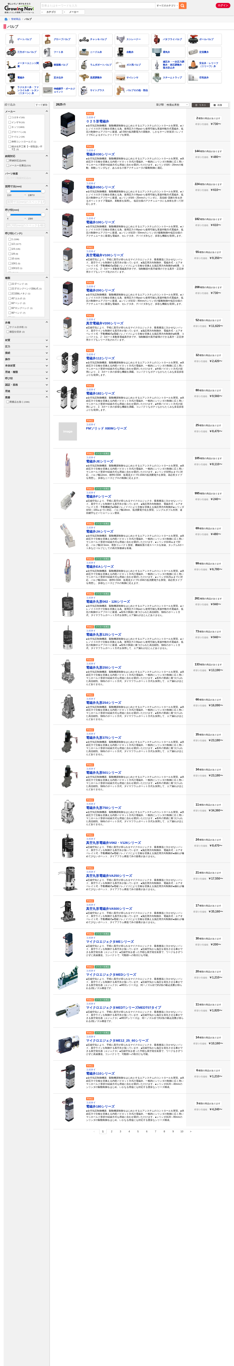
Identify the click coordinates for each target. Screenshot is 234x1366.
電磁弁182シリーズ (100, 393)
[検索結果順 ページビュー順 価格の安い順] (177, 105)
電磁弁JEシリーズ (99, 461)
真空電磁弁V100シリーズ (104, 255)
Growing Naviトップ (6, 19)
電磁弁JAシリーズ (99, 531)
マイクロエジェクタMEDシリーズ (111, 974)
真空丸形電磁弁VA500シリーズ (109, 908)
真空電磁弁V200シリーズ (104, 323)
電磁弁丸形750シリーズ (103, 808)
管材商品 (16, 19)
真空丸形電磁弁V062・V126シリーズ (113, 843)
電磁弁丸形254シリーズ (103, 702)
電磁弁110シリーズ (100, 1073)
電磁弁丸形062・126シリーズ (108, 601)
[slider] (8, 191)
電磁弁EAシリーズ (100, 566)
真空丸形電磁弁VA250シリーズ (109, 876)
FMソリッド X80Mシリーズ (106, 428)
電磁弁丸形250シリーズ (103, 667)
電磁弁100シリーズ (100, 222)
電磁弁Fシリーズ (98, 496)
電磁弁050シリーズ (100, 187)
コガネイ (91, 117)
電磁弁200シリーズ (100, 290)
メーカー (74, 12)
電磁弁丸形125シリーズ (103, 634)
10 (181, 1131)
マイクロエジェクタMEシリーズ (110, 941)
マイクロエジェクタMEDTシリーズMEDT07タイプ (123, 1007)
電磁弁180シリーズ (100, 1106)
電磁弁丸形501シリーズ (103, 772)
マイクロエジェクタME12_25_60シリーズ (117, 1040)
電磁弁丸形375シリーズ (103, 737)
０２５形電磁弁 (97, 121)
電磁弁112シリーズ (100, 358)
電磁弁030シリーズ (100, 154)
